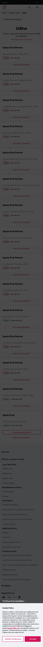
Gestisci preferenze (13, 639)
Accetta (32, 639)
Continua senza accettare (13, 601)
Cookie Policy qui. (13, 628)
